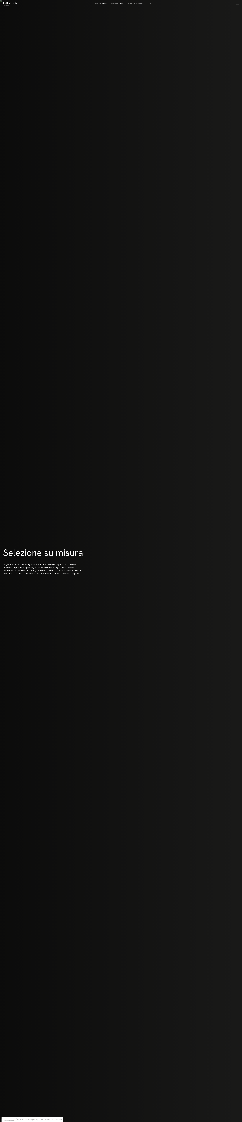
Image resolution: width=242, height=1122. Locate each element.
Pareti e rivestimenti (135, 4)
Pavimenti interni (100, 4)
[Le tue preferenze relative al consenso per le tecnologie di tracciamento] (9, 1120)
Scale (149, 4)
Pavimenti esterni (117, 4)
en (232, 4)
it (228, 4)
